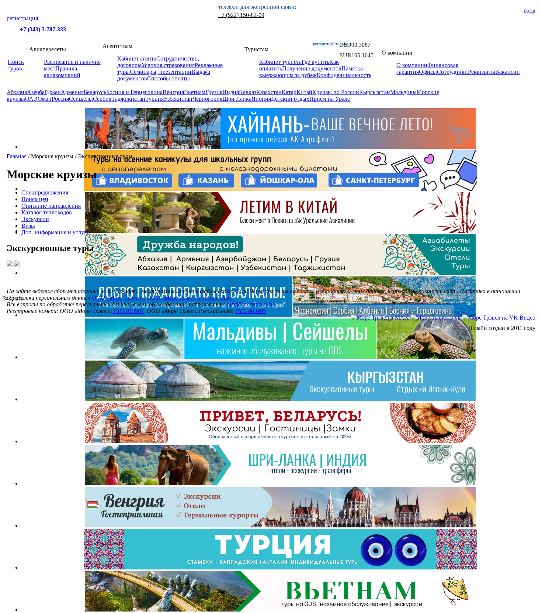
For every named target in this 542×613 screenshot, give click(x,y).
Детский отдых (290, 99)
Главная (17, 156)
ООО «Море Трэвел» (118, 298)
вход (529, 10)
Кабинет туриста (280, 62)
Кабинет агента (136, 58)
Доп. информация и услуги (55, 232)
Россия (60, 99)
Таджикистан (128, 99)
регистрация (22, 18)
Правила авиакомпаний (62, 71)
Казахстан (269, 92)
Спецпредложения (44, 192)
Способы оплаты (168, 78)
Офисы (428, 72)
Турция (154, 99)
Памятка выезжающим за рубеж (311, 71)
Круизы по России (335, 92)
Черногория (207, 99)
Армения (72, 92)
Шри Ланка (236, 99)
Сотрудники (452, 72)
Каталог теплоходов (46, 212)
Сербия (102, 99)
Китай (304, 92)
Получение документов (311, 68)
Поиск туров (16, 65)
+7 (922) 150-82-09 (241, 15)
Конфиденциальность (344, 75)
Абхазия (17, 92)
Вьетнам (194, 92)
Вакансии (507, 72)
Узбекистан (178, 99)
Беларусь (95, 92)
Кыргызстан (374, 92)
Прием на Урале (329, 99)
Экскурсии (35, 219)
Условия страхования (168, 65)
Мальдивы (403, 92)
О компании (411, 65)
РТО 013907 (128, 311)
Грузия (213, 92)
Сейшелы (81, 99)
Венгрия (173, 92)
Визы (28, 226)
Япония (261, 99)
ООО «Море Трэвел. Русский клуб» (190, 298)
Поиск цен (34, 199)
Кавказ (247, 92)
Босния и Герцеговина (134, 92)
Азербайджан (44, 92)
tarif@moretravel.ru (250, 304)
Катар (289, 92)
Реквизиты (481, 72)
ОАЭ (31, 99)
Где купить (315, 62)
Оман (45, 99)
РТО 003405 (250, 311)
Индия (230, 92)
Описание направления (51, 206)
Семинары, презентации (160, 72)
